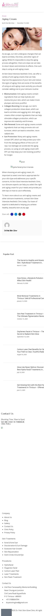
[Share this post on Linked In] (19, 214)
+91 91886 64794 (8, 416)
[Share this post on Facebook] (11, 214)
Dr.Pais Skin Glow (9, 23)
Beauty (4, 16)
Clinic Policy (6, 424)
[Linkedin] (21, 507)
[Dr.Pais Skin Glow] (7, 225)
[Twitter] (9, 507)
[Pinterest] (26, 507)
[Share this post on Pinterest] (23, 214)
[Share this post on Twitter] (15, 214)
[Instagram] (15, 507)
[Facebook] (3, 507)
